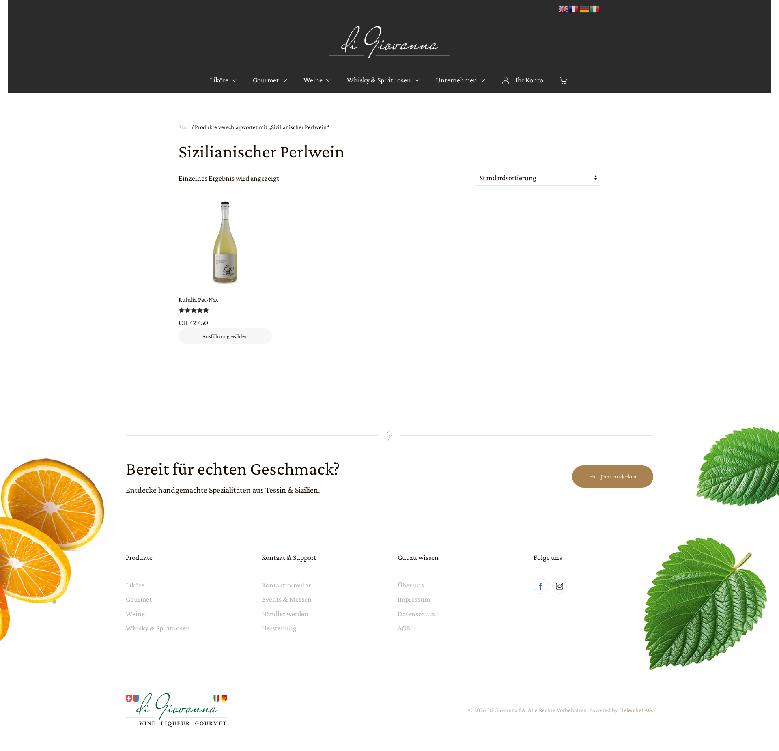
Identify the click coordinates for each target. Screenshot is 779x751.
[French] (574, 8)
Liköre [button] (219, 80)
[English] (563, 8)
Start (184, 127)
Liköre (135, 585)
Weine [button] (313, 80)
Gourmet (139, 599)
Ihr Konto (529, 80)
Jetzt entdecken (619, 476)
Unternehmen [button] (456, 80)
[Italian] (595, 8)
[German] (584, 8)
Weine (135, 614)
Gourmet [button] (266, 80)
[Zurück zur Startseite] (389, 42)
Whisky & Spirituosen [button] (379, 80)
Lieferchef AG (635, 710)
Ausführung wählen (225, 336)
